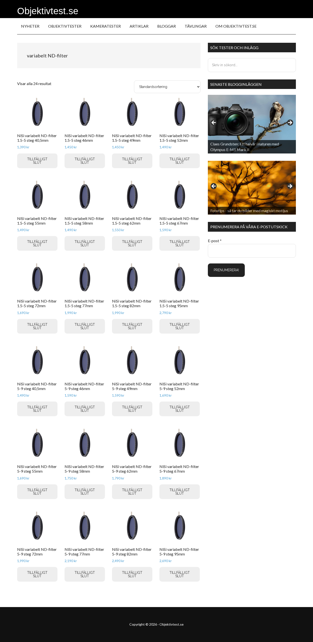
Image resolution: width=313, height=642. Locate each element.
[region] (252, 124)
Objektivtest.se (47, 11)
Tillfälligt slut (37, 160)
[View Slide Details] (252, 124)
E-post (215, 240)
